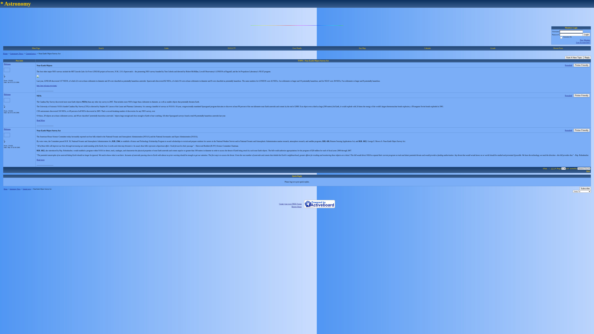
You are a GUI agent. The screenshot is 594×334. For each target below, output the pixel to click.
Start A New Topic (574, 57)
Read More (41, 120)
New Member (585, 40)
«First (545, 168)
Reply (587, 57)
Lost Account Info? (583, 42)
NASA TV (232, 48)
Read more (41, 160)
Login (586, 34)
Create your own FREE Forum (290, 204)
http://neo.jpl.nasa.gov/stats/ (47, 86)
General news (31, 54)
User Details (297, 48)
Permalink (568, 65)
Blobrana (7, 64)
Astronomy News (16, 54)
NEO (588, 171)
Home (5, 54)
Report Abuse (297, 207)
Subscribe (585, 188)
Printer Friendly (581, 65)
